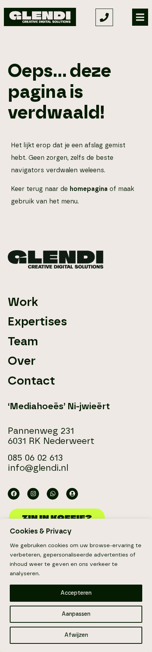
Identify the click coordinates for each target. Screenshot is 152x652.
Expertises (37, 322)
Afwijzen (76, 635)
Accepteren (76, 593)
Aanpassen (76, 614)
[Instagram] (33, 494)
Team (23, 342)
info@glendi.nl (38, 468)
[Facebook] (13, 494)
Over (21, 361)
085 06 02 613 (35, 458)
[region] (76, 585)
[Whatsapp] (52, 494)
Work (23, 302)
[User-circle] (72, 494)
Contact (31, 381)
